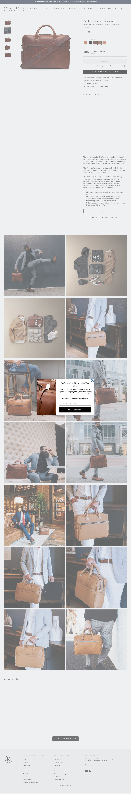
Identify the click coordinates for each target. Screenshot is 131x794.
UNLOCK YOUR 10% (75, 410)
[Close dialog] (92, 381)
